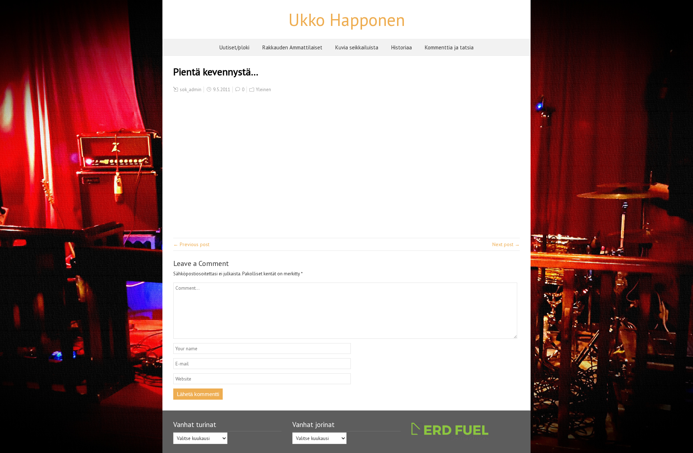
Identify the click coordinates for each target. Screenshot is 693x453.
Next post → (506, 244)
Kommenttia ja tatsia (449, 47)
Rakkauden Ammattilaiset (292, 47)
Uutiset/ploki (234, 47)
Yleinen (263, 89)
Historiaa (401, 47)
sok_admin (190, 89)
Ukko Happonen (346, 19)
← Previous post (191, 244)
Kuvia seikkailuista (356, 47)
